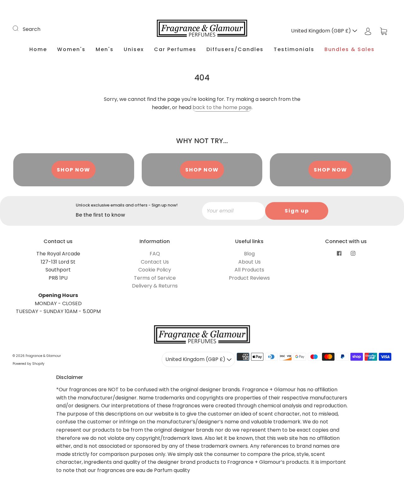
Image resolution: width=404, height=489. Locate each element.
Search (31, 29)
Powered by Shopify (29, 363)
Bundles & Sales (349, 49)
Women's (71, 49)
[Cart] (383, 31)
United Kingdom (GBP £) (321, 30)
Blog (249, 253)
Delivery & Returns (155, 285)
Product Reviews (249, 278)
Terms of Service (155, 278)
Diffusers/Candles (235, 49)
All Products (249, 269)
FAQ (155, 253)
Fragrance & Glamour (43, 355)
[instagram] (353, 253)
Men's (105, 49)
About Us (249, 261)
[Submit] (20, 28)
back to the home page (222, 107)
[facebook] (339, 253)
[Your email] (233, 211)
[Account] (368, 31)
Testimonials (294, 49)
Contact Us (155, 261)
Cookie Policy (154, 269)
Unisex (134, 49)
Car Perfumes (175, 49)
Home (38, 49)
